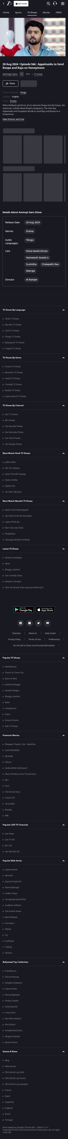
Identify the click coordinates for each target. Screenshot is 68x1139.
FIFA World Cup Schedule (16, 1084)
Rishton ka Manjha (13, 557)
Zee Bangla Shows (13, 444)
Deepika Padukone (13, 982)
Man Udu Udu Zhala (14, 527)
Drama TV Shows (13, 366)
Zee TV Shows (11, 414)
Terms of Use (33, 639)
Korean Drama (11, 720)
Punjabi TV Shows (13, 348)
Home (6, 12)
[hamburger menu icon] (62, 3)
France (8, 1090)
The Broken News (13, 911)
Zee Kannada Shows (14, 432)
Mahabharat (10, 666)
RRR (6, 815)
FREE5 (59, 12)
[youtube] (46, 623)
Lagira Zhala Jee (12, 521)
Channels (15, 633)
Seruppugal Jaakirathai (15, 899)
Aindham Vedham (13, 905)
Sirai (7, 785)
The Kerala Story (12, 791)
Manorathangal (12, 887)
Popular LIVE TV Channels (15, 825)
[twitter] (37, 623)
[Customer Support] (54, 3)
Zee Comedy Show (13, 575)
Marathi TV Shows (13, 324)
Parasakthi (10, 803)
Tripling (8, 947)
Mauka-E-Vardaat (13, 581)
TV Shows (32, 12)
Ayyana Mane (11, 869)
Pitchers (8, 952)
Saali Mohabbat (12, 750)
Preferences (53, 639)
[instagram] (28, 623)
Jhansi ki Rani (11, 678)
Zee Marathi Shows (14, 426)
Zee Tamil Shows (12, 438)
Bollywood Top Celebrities (15, 962)
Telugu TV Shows (12, 336)
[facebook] (19, 623)
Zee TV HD (10, 839)
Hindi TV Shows (12, 318)
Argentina (9, 1102)
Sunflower (9, 941)
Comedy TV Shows (13, 384)
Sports (18, 12)
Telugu (23, 90)
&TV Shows (10, 420)
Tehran (8, 762)
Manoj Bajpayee (12, 994)
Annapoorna (10, 708)
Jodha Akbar (10, 462)
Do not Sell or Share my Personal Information (33, 645)
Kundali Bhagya (12, 690)
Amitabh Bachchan (13, 1030)
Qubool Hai (10, 486)
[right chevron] (6, 148)
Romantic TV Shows (14, 372)
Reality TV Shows (12, 390)
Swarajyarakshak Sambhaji (17, 539)
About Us (31, 633)
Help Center (49, 633)
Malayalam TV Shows (14, 342)
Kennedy (9, 756)
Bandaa (8, 809)
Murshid (9, 875)
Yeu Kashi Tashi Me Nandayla (18, 515)
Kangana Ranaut (12, 1036)
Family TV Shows (12, 378)
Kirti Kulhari (10, 1024)
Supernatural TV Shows (15, 396)
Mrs (7, 780)
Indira (7, 714)
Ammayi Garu (10, 73)
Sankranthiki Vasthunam (16, 768)
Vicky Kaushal (11, 1006)
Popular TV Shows (11, 658)
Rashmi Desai (11, 1042)
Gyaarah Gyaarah (13, 881)
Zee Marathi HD (12, 851)
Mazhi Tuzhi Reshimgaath (16, 509)
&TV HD (8, 845)
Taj (6, 935)
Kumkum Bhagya (12, 684)
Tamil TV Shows (12, 330)
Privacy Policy (13, 639)
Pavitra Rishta (11, 480)
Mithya (8, 929)
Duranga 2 (10, 923)
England (8, 1108)
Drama (13, 99)
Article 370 (10, 797)
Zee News (9, 833)
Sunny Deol (10, 1012)
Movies (46, 12)
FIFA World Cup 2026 (14, 1072)
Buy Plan (22, 3)
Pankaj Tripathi (11, 1000)
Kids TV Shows (11, 726)
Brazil (7, 1114)
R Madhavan (10, 971)
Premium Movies (11, 735)
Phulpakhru (10, 533)
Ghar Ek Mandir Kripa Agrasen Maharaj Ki (24, 587)
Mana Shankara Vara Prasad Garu (20, 774)
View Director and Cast (13, 117)
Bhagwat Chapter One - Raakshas (20, 744)
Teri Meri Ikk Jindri (13, 491)
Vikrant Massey (12, 976)
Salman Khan (11, 988)
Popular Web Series (12, 861)
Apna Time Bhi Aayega (15, 474)
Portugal (9, 1119)
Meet (7, 563)
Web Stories (10, 1066)
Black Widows (11, 917)
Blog (7, 1060)
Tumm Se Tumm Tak (14, 672)
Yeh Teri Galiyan (12, 468)
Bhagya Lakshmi (12, 569)
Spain (7, 1096)
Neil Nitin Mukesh (13, 1018)
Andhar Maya (11, 893)
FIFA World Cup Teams (15, 1078)
